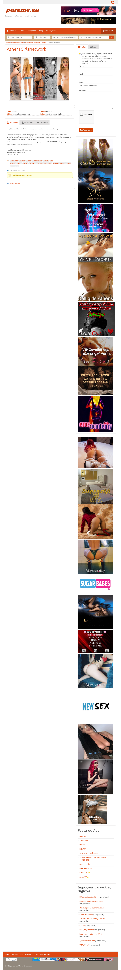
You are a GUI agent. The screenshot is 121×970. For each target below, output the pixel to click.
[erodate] (95, 380)
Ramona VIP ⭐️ (85, 873)
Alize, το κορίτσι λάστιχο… (90, 853)
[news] (95, 706)
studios (25, 163)
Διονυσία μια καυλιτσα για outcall (92, 919)
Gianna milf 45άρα (86, 915)
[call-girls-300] (95, 281)
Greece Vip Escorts (86, 868)
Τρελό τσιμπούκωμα (87, 941)
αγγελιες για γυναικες (45, 163)
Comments (43, 122)
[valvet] (95, 247)
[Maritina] (95, 521)
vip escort (33, 163)
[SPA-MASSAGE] (95, 486)
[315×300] (96, 319)
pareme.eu (12, 31)
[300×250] (95, 153)
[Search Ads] (111, 37)
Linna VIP (83, 836)
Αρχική (8, 42)
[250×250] (92, 809)
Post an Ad (109, 31)
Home (22, 31)
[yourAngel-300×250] (95, 218)
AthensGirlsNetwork (26, 49)
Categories (32, 31)
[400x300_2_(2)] (95, 641)
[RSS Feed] (112, 3)
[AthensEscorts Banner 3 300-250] (95, 351)
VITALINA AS (84, 945)
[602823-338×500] (95, 741)
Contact (83, 47)
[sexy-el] (95, 452)
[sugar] (95, 584)
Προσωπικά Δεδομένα (43, 954)
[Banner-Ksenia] (95, 670)
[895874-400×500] (95, 776)
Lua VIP (82, 845)
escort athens (37, 160)
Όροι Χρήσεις (51, 31)
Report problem (15, 183)
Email (81, 74)
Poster (94, 47)
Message (82, 90)
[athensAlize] (95, 556)
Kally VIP (83, 849)
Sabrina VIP (84, 840)
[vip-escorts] (95, 185)
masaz (19, 163)
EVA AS (82, 925)
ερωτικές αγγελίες (59, 163)
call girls (22, 160)
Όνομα (81, 66)
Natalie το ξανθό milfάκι (88, 897)
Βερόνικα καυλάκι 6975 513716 (91, 901)
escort (29, 160)
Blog (41, 31)
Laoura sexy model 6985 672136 (91, 934)
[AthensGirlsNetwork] (39, 79)
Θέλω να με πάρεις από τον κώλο (92, 908)
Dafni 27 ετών (85, 864)
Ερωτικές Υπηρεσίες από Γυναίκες (35, 42)
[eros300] (95, 413)
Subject (81, 82)
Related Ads (28, 122)
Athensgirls (14, 160)
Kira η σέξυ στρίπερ (87, 930)
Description (13, 122)
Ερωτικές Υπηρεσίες (17, 42)
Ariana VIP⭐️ (84, 877)
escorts (46, 160)
